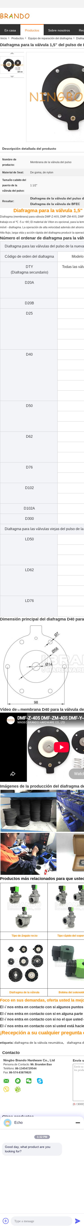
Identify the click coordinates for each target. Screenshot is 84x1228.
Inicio (3, 38)
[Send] (77, 1221)
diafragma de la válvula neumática (38, 1042)
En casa (10, 30)
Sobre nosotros (59, 30)
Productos (32, 30)
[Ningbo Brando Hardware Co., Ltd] (15, 16)
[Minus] (77, 1122)
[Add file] (6, 1221)
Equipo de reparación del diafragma (50, 38)
